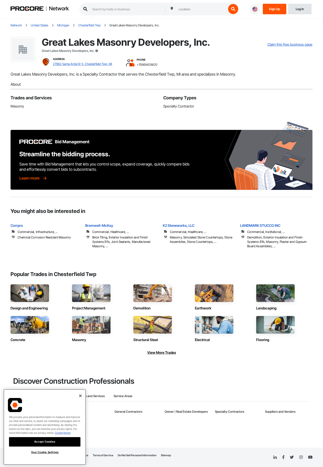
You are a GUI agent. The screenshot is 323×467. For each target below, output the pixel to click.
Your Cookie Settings (45, 452)
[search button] (233, 9)
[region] (45, 427)
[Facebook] (283, 457)
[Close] (80, 396)
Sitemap (166, 455)
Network (59, 8)
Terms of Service (103, 455)
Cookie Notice (63, 432)
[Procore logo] (27, 9)
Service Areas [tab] (123, 396)
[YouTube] (310, 457)
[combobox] (201, 9)
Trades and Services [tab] (91, 396)
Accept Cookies (44, 441)
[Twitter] (292, 457)
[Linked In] (275, 457)
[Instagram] (301, 457)
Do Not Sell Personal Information (137, 455)
